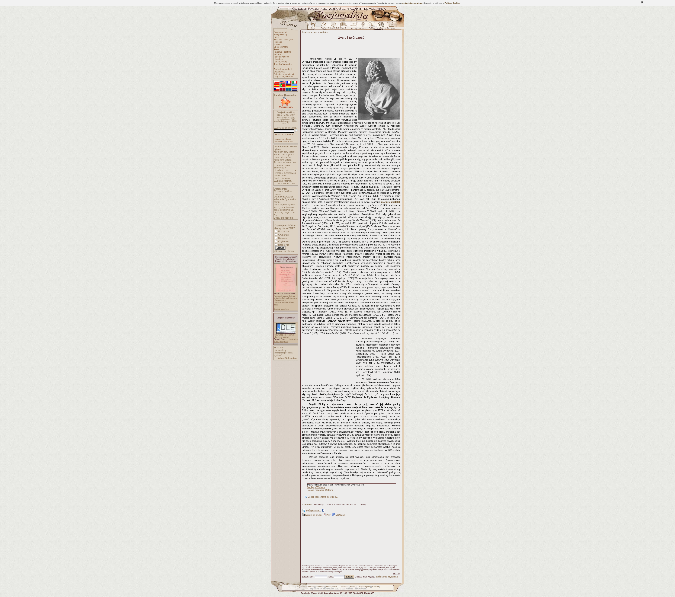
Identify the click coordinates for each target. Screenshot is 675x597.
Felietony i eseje (282, 57)
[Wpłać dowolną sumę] (286, 105)
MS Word (340, 515)
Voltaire (324, 32)
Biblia (276, 37)
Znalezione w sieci (283, 69)
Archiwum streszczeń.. (284, 142)
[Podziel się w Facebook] (323, 511)
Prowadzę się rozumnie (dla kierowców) (284, 336)
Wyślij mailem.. (313, 510)
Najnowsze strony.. (283, 139)
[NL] (295, 89)
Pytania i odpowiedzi (284, 74)
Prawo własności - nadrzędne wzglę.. (283, 158)
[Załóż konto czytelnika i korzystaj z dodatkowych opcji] (390, 26)
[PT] (283, 86)
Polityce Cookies (452, 3)
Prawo (277, 49)
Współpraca (279, 72)
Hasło (330, 577)
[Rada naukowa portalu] (380, 26)
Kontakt (375, 587)
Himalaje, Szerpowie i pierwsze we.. (285, 174)
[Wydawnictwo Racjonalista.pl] (363, 26)
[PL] (277, 82)
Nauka (277, 44)
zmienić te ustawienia (412, 3)
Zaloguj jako (308, 577)
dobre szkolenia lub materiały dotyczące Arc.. (284, 212)
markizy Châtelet (390, 202)
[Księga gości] (353, 26)
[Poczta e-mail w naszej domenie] (323, 26)
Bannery (320, 587)
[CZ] (277, 89)
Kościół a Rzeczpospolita (286, 340)
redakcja (349, 589)
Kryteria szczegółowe (284, 134)
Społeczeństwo (281, 47)
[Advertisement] (328, 358)
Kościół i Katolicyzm (283, 39)
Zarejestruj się (364, 587)
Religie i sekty (280, 34)
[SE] (289, 89)
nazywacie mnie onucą (285, 183)
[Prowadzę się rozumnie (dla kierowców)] (285, 333)
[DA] (283, 89)
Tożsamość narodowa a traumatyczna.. (285, 163)
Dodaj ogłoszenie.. (284, 217)
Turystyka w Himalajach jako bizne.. (286, 169)
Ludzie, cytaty (280, 61)
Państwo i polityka (282, 52)
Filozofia (278, 42)
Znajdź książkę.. (281, 309)
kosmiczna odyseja (284, 154)
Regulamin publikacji (305, 587)
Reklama (344, 587)
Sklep (352, 587)
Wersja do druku (313, 515)
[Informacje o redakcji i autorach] (371, 26)
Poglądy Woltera (316, 487)
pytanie (277, 149)
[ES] (277, 86)
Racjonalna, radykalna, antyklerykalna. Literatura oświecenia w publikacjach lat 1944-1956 (285, 300)
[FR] (289, 82)
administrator (360, 589)
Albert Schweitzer (287, 358)
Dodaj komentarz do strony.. (323, 497)
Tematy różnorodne (283, 64)
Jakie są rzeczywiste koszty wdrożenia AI (284, 206)
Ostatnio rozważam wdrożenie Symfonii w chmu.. (285, 199)
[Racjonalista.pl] (337, 21)
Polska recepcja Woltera (320, 490)
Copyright (325, 589)
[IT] (295, 82)
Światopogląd (280, 32)
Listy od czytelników (283, 76)
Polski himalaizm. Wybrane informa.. (283, 179)
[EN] (283, 82)
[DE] (289, 86)
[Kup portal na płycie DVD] (333, 26)
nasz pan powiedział (284, 152)
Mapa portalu (331, 587)
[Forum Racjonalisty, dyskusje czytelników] (314, 26)
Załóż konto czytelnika (387, 577)
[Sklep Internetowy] (343, 26)
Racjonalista (314, 589)
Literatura (278, 59)
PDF (328, 515)
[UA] (295, 86)
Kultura (277, 54)
